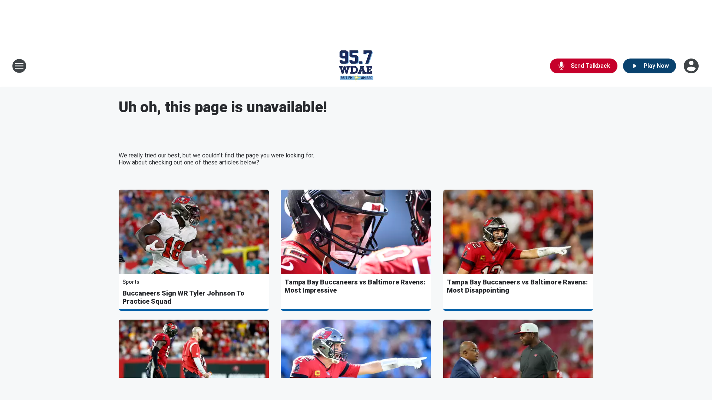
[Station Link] (356, 66)
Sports (130, 282)
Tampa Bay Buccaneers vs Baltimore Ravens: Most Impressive (354, 286)
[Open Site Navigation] (19, 66)
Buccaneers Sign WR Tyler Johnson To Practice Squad (183, 297)
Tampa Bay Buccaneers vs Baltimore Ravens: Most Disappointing (517, 286)
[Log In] (692, 66)
